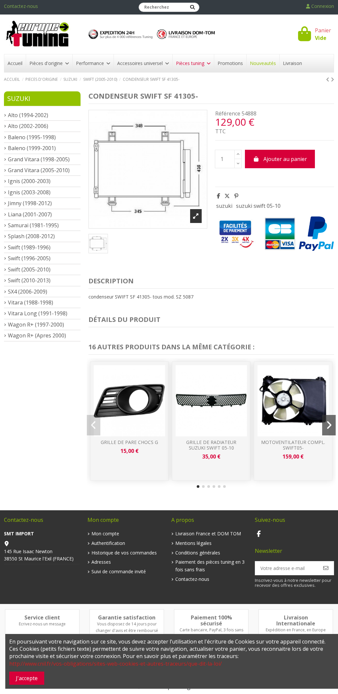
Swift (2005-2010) (29, 269)
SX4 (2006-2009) (27, 291)
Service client (42, 617)
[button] (198, 486)
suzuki (224, 205)
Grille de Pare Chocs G (129, 442)
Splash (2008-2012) (31, 236)
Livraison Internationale (295, 620)
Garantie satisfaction (126, 617)
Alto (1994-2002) (28, 115)
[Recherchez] (192, 7)
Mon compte (105, 533)
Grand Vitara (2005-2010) (39, 170)
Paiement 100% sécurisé (211, 620)
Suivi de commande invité (118, 571)
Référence (227, 113)
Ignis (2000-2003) (29, 181)
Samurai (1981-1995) (33, 225)
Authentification (108, 543)
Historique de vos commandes (124, 553)
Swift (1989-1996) (29, 247)
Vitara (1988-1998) (30, 302)
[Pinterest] (236, 196)
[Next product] (332, 79)
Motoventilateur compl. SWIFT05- (293, 445)
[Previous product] (328, 79)
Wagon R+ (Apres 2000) (37, 335)
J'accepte (27, 678)
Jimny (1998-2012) (30, 203)
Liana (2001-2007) (30, 214)
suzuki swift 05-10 (258, 205)
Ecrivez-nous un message (42, 624)
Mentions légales (193, 543)
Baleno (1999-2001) (32, 148)
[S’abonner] (326, 568)
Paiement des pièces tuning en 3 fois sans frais (210, 565)
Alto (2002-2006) (28, 126)
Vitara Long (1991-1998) (37, 313)
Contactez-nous (21, 6)
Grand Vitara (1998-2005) (39, 159)
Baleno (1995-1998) (32, 137)
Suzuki (18, 98)
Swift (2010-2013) (29, 280)
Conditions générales (197, 553)
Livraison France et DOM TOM (208, 533)
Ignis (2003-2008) (29, 192)
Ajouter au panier (285, 159)
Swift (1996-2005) (29, 258)
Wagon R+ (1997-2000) (36, 324)
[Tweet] (227, 196)
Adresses (101, 562)
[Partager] (218, 196)
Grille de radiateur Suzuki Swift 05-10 (211, 445)
